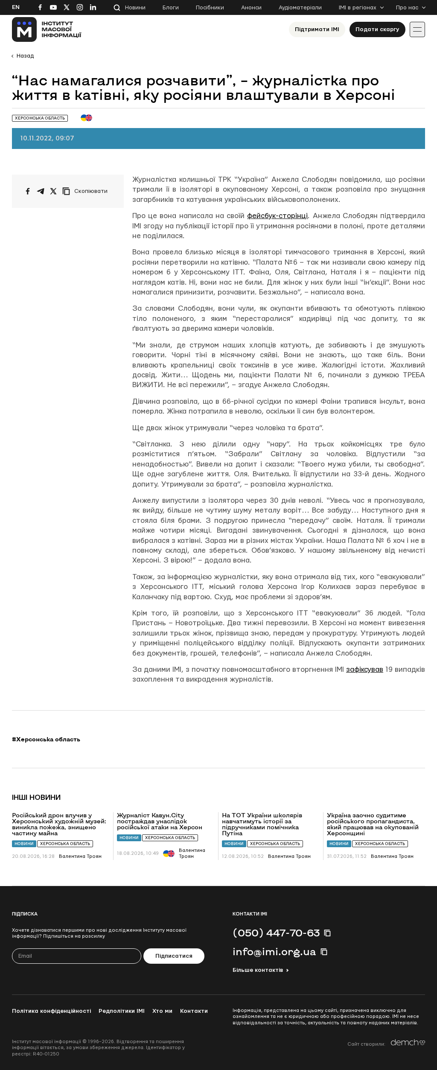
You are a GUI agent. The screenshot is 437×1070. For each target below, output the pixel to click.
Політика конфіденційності (51, 1011)
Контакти (194, 1011)
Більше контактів (258, 970)
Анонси (251, 8)
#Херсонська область (46, 739)
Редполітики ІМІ (122, 1011)
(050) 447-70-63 (276, 932)
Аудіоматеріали (300, 8)
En (16, 7)
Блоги (171, 8)
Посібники (210, 8)
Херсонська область (65, 843)
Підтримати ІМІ (317, 29)
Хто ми (162, 1011)
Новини (135, 8)
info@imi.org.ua (274, 951)
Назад (25, 56)
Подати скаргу (377, 29)
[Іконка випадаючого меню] (417, 29)
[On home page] (47, 29)
